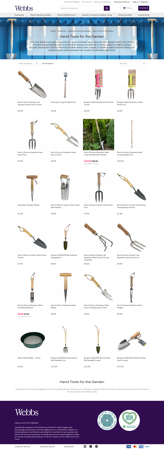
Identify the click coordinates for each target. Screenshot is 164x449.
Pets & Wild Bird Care (66, 15)
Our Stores (87, 2)
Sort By (123, 63)
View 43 (6, 115)
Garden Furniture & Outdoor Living (97, 15)
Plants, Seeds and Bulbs (40, 15)
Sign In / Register (140, 2)
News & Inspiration (102, 2)
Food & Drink (143, 15)
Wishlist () (122, 2)
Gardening (19, 15)
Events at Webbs (72, 2)
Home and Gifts (125, 15)
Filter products (25, 63)
